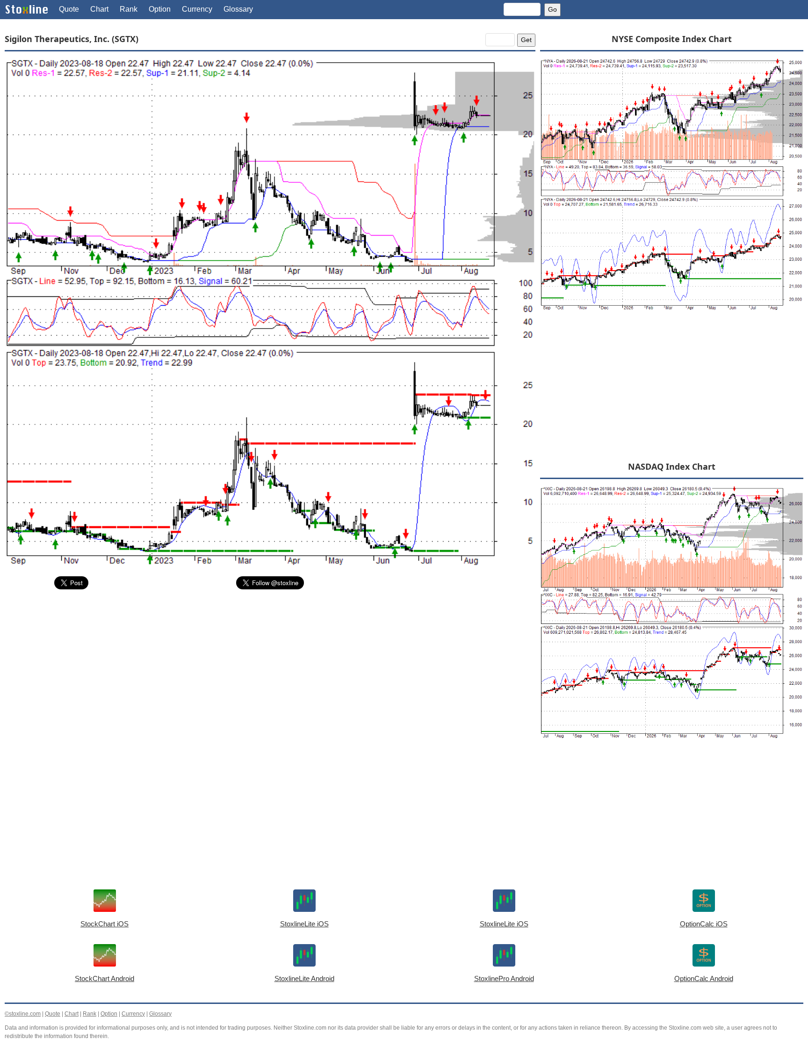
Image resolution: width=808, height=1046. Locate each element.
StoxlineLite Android (304, 978)
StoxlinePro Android (504, 978)
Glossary (238, 9)
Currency (197, 9)
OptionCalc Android (703, 978)
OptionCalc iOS (704, 924)
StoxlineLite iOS (304, 924)
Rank (128, 9)
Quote (69, 9)
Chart (99, 9)
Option (160, 9)
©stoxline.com (23, 1013)
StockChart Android (104, 978)
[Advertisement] (270, 667)
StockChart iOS (104, 924)
